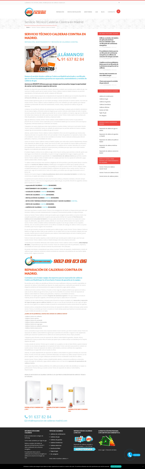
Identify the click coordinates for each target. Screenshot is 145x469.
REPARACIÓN (60, 12)
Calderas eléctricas (104, 107)
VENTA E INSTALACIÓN (74, 12)
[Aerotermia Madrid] (85, 449)
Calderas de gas (103, 99)
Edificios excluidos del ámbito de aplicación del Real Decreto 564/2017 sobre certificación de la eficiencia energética (108, 41)
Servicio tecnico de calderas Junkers (108, 176)
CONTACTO (111, 12)
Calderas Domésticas (105, 104)
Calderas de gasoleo (105, 101)
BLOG (102, 12)
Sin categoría (102, 115)
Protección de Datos (111, 450)
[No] (143, 466)
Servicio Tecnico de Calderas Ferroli (108, 172)
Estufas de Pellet (103, 110)
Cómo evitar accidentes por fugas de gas (36, 440)
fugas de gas (102, 113)
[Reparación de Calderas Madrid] (35, 12)
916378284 (137, 455)
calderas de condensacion (106, 96)
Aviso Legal (101, 450)
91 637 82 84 (72, 59)
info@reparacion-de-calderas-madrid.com (54, 2)
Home (28, 27)
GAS (96, 12)
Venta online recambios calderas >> (58, 458)
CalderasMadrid (107, 47)
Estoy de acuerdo (116, 466)
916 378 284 (34, 2)
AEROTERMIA (88, 12)
